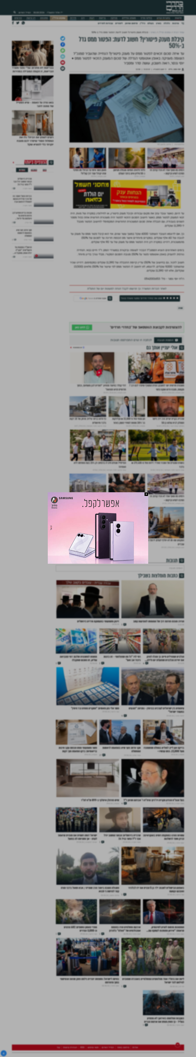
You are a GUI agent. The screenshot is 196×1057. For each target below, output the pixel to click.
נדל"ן (142, 23)
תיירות (73, 18)
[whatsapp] (62, 80)
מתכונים (44, 18)
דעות (91, 18)
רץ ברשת (31, 18)
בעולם (151, 23)
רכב (83, 18)
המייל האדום (25, 12)
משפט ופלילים (129, 18)
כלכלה (167, 23)
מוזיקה (113, 18)
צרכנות (175, 23)
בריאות (102, 18)
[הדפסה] (62, 86)
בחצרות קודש (163, 18)
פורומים (18, 18)
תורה (180, 338)
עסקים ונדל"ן (59, 18)
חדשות (178, 18)
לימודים (119, 23)
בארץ (158, 23)
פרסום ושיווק (131, 23)
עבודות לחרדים (105, 23)
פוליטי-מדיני (146, 18)
